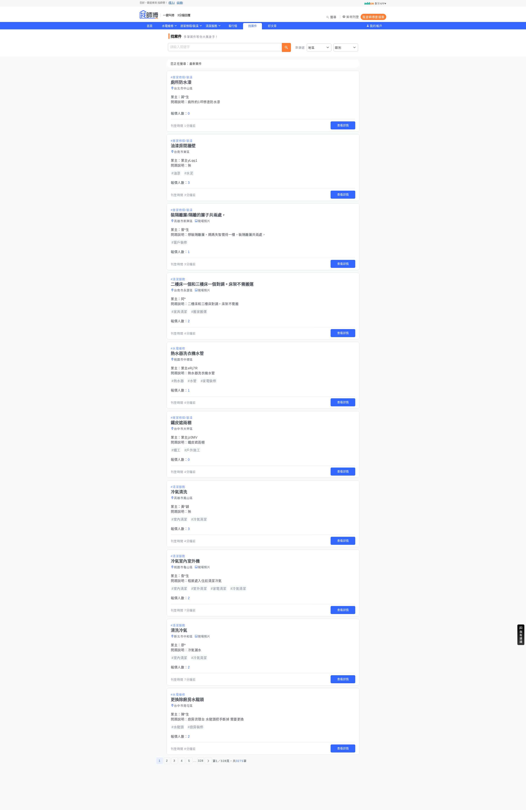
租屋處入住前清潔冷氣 (205, 581)
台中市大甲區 (183, 428)
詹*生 (185, 576)
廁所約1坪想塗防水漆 (204, 102)
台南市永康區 (183, 290)
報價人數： (180, 113)
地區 (311, 47)
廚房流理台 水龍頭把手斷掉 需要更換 (216, 719)
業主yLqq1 (189, 160)
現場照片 (204, 221)
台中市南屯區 (183, 705)
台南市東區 (182, 151)
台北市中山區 (183, 88)
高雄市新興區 (183, 221)
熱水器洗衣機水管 (201, 373)
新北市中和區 (183, 636)
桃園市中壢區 (183, 359)
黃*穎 (185, 506)
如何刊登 (352, 16)
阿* (183, 299)
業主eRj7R (189, 368)
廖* (183, 645)
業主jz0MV (189, 437)
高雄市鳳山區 (183, 498)
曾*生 (185, 230)
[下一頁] (208, 760)
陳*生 (185, 714)
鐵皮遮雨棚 (196, 442)
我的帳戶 (376, 26)
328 (201, 760)
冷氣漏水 (194, 650)
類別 (338, 47)
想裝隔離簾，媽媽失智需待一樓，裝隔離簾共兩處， (227, 234)
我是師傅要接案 (373, 17)
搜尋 (333, 17)
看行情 (232, 26)
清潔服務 (211, 26)
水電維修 (167, 26)
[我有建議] (520, 634)
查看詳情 (343, 125)
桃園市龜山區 (183, 567)
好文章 (272, 26)
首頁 (149, 26)
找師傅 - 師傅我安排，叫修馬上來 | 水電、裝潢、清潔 (149, 14)
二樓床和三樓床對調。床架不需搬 (213, 304)
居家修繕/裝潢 (189, 26)
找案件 (252, 26)
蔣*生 (185, 97)
